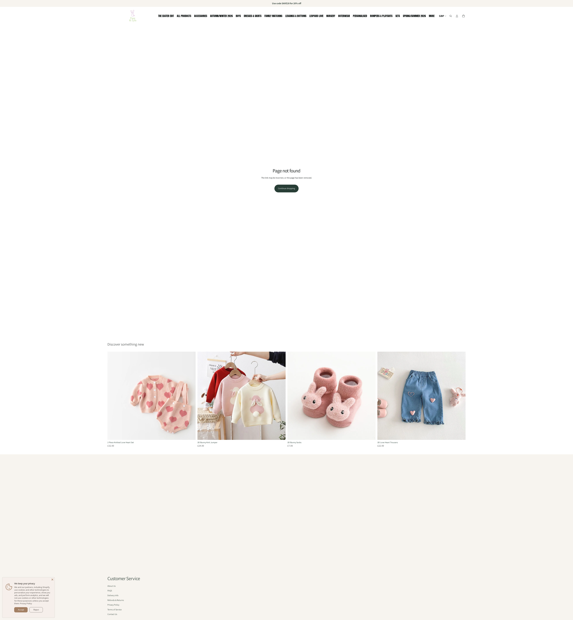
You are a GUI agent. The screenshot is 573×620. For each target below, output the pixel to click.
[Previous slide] (111, 395)
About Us (111, 586)
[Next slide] (191, 395)
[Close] (52, 579)
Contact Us (112, 614)
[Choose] (191, 435)
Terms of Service (114, 609)
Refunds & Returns (115, 600)
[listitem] (431, 16)
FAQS (109, 590)
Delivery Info (112, 595)
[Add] (371, 435)
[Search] (450, 16)
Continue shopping (286, 188)
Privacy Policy (113, 604)
